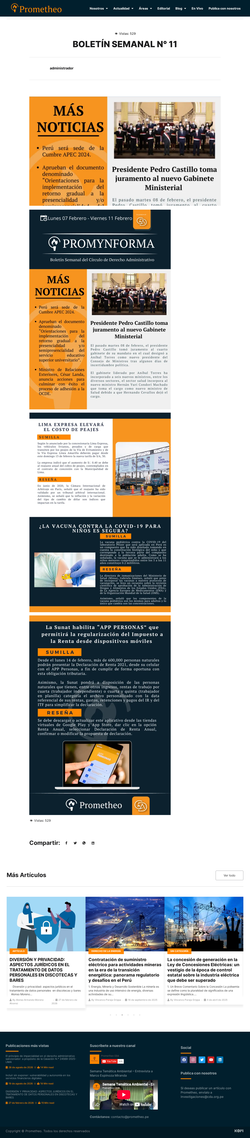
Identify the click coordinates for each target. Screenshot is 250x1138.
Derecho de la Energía (106, 951)
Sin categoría (179, 951)
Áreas (143, 8)
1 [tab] (110, 1015)
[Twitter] (202, 1059)
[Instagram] (193, 1059)
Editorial (163, 8)
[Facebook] (184, 1059)
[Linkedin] (220, 1059)
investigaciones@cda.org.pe (202, 1097)
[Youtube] (211, 1059)
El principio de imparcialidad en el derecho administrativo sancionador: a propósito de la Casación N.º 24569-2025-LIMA (41, 1058)
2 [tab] (116, 1015)
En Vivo (197, 8)
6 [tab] (140, 1015)
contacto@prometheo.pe (130, 1117)
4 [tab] (128, 1015)
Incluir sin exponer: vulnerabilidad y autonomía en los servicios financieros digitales (38, 1077)
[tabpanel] (46, 952)
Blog (178, 8)
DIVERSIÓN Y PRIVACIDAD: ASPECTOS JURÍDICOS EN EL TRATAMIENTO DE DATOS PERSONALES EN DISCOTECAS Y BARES (43, 970)
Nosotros (97, 8)
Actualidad (121, 8)
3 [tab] (122, 1015)
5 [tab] (134, 1015)
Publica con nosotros (225, 8)
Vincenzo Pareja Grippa (108, 999)
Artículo (18, 951)
